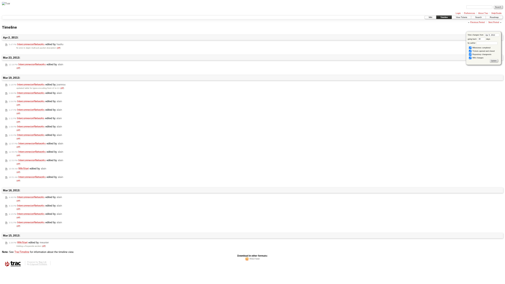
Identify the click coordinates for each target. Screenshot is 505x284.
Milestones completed (481, 48)
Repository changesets (481, 54)
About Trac (483, 13)
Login (458, 13)
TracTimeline (21, 251)
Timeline (444, 17)
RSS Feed (254, 259)
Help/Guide (496, 13)
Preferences (469, 13)
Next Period (493, 22)
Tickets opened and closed (483, 51)
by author (472, 43)
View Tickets (461, 17)
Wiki (430, 17)
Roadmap (494, 17)
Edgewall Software (38, 264)
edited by (36, 44)
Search (478, 17)
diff (58, 48)
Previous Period (477, 22)
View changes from (476, 35)
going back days (479, 39)
